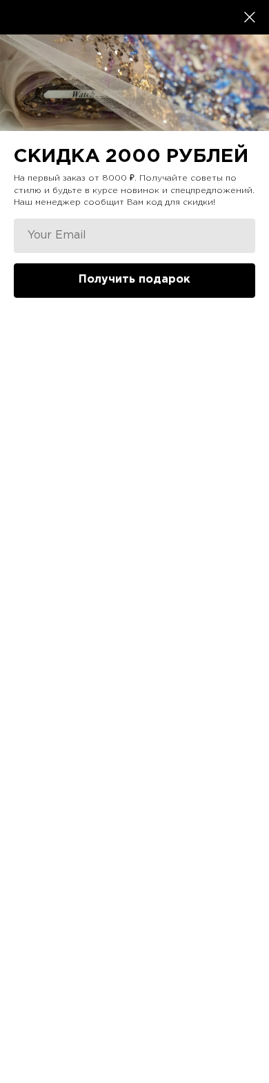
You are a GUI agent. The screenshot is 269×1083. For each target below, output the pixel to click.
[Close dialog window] (249, 17)
